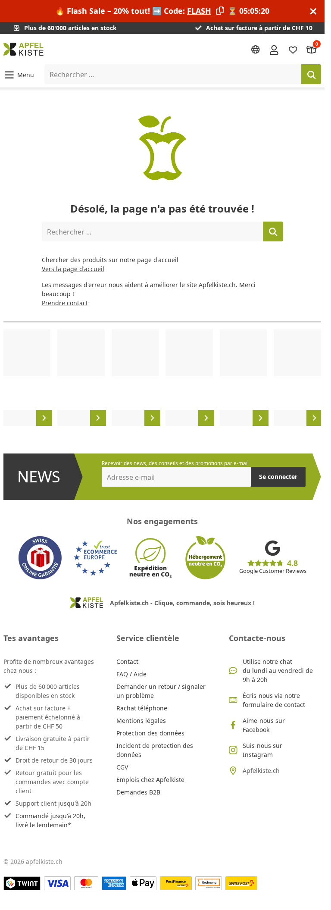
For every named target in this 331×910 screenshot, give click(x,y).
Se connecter (278, 476)
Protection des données (150, 733)
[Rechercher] (311, 74)
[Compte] (274, 49)
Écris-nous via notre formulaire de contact (274, 700)
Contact (127, 661)
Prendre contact (65, 303)
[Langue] (255, 49)
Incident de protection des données (154, 750)
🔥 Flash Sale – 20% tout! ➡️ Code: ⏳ (162, 11)
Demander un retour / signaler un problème (161, 691)
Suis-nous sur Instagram (262, 750)
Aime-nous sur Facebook (264, 725)
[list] (162, 377)
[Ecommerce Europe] (95, 557)
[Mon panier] (311, 49)
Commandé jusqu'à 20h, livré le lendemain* (50, 820)
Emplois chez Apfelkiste (150, 780)
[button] (18, 74)
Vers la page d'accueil (73, 269)
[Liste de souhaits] (293, 49)
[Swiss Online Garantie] (40, 557)
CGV (122, 767)
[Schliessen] (313, 11)
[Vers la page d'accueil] (23, 49)
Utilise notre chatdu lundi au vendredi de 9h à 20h (278, 670)
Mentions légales (141, 720)
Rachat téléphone (141, 708)
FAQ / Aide (131, 674)
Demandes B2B (138, 792)
